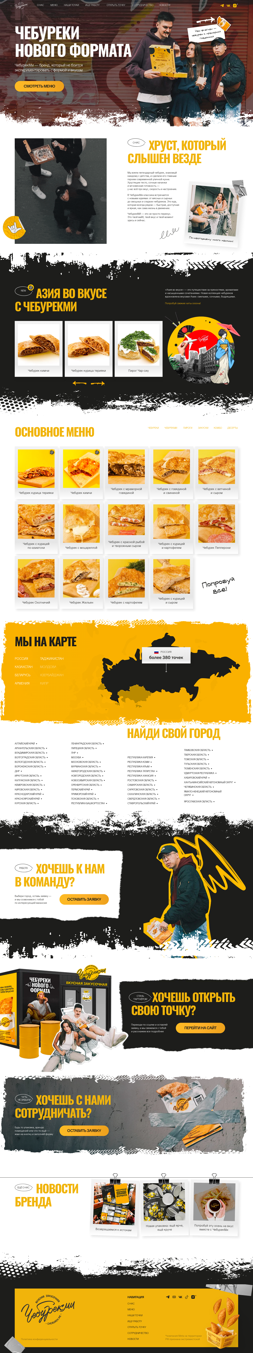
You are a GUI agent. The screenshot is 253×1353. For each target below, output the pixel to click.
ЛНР (73, 752)
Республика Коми (138, 762)
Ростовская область (140, 780)
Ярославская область (198, 801)
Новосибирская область (87, 780)
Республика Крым (138, 766)
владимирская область (30, 752)
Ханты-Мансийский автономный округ (208, 782)
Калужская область (27, 780)
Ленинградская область (86, 743)
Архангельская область (30, 748)
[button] (38, 345)
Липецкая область (82, 748)
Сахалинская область (141, 794)
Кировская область (27, 789)
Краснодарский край (28, 794)
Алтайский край (25, 743)
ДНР (17, 771)
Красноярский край (27, 798)
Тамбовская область (197, 750)
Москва (76, 757)
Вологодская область (29, 762)
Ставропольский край (141, 803)
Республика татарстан (141, 771)
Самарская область (140, 784)
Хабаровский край (195, 777)
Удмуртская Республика (199, 773)
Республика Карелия (140, 757)
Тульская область (195, 764)
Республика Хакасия (140, 775)
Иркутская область (27, 775)
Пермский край (80, 789)
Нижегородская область (87, 771)
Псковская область (83, 798)
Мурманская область (84, 766)
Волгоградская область (30, 757)
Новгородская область (86, 775)
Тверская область (195, 754)
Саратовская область (141, 789)
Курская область (25, 803)
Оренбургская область (85, 784)
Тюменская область (197, 768)
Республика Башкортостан (88, 803)
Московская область (84, 762)
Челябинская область (197, 786)
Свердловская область (142, 798)
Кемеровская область (28, 784)
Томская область (195, 759)
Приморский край (82, 794)
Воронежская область (29, 766)
